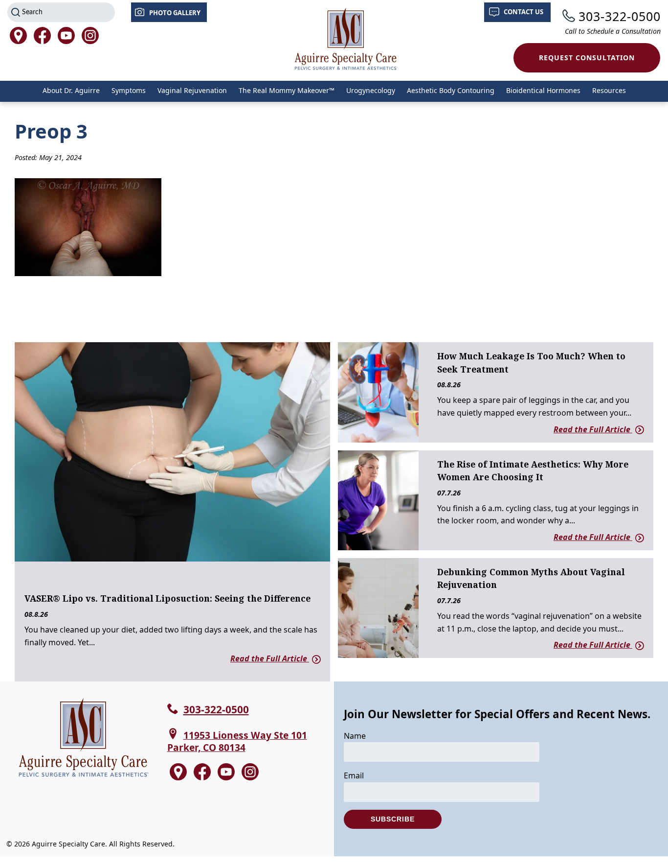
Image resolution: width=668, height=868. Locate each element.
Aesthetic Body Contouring (450, 90)
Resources (609, 90)
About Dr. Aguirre (71, 90)
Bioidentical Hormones (543, 90)
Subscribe (393, 819)
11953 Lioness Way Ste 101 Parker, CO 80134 (237, 741)
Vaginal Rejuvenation (192, 90)
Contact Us (523, 11)
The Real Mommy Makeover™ (286, 90)
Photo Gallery (174, 12)
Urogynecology (370, 90)
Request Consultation (587, 57)
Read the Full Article (269, 658)
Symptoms (128, 90)
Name (355, 735)
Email (354, 775)
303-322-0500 (620, 16)
